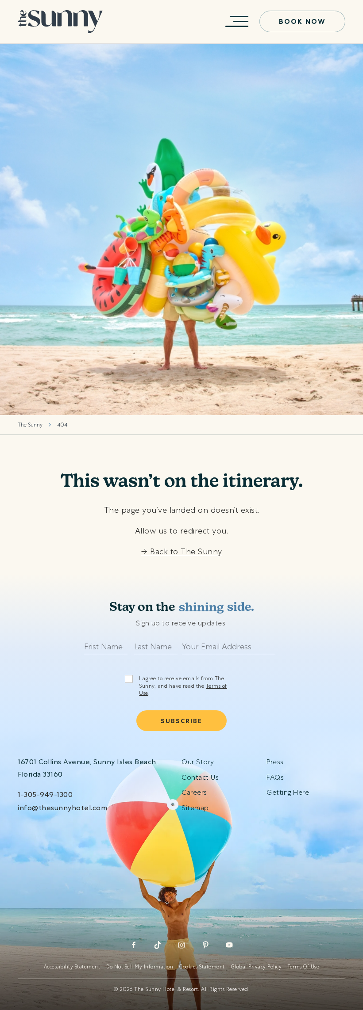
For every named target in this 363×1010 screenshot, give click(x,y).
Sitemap (195, 807)
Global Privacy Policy (256, 967)
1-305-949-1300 (45, 794)
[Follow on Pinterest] (205, 945)
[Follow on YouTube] (229, 945)
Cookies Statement (202, 967)
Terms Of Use (303, 967)
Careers (194, 792)
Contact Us (200, 777)
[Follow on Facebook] (134, 945)
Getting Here (287, 792)
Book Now (302, 21)
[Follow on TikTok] (157, 945)
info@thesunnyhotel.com (62, 807)
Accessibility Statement (72, 967)
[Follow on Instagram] (181, 945)
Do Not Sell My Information (139, 967)
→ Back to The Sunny (181, 551)
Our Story (198, 761)
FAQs (275, 777)
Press (275, 761)
